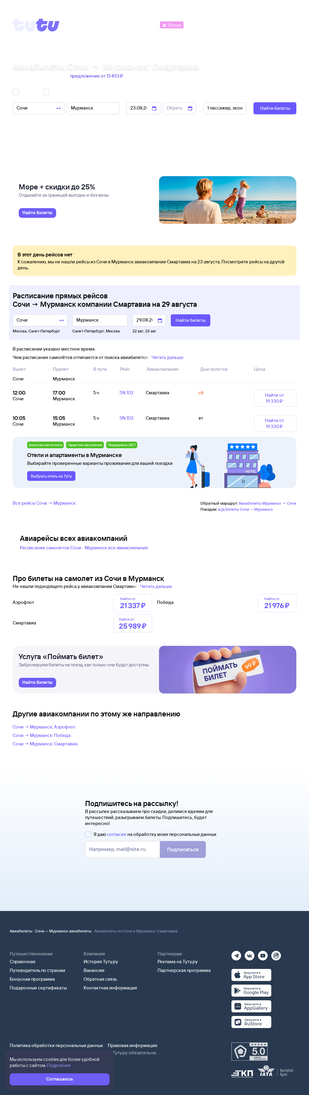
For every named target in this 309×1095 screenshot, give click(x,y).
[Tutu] (36, 25)
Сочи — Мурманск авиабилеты (63, 930)
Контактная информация (110, 988)
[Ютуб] (263, 954)
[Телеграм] (236, 954)
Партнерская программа (184, 970)
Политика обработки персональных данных (56, 1045)
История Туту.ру (101, 961)
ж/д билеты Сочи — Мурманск (245, 509)
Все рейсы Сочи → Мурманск (44, 503)
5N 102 (126, 392)
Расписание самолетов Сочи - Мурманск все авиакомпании (84, 548)
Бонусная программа (32, 979)
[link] (37, 213)
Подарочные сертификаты (38, 988)
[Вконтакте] (249, 954)
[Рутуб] (276, 954)
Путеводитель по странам (37, 970)
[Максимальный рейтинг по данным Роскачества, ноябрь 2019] (249, 1052)
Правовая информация (132, 1045)
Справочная (22, 961)
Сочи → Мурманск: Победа (42, 735)
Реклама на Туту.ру (178, 961)
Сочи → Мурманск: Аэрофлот (44, 727)
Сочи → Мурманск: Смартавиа (45, 744)
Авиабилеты (21, 930)
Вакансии (94, 970)
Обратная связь (100, 979)
